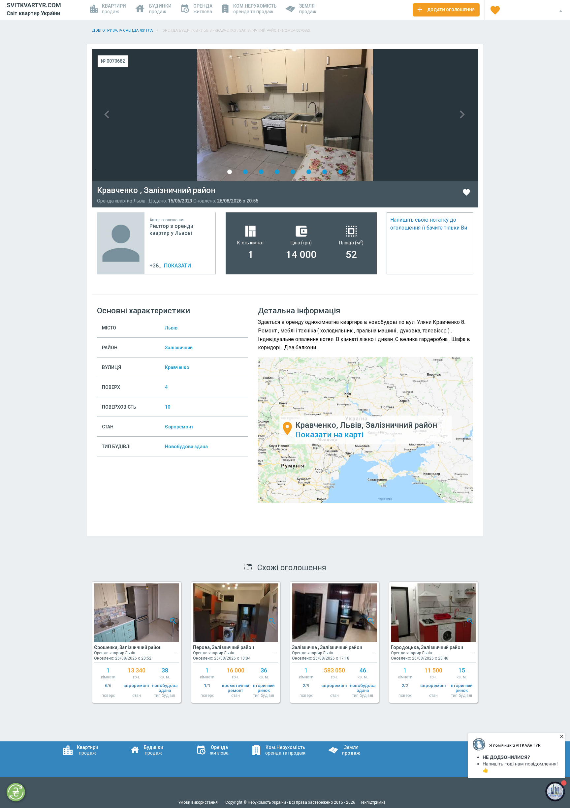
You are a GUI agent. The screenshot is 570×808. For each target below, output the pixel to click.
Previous (188, 115)
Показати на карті (329, 434)
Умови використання (198, 802)
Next (381, 115)
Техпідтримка (373, 802)
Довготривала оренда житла (122, 30)
